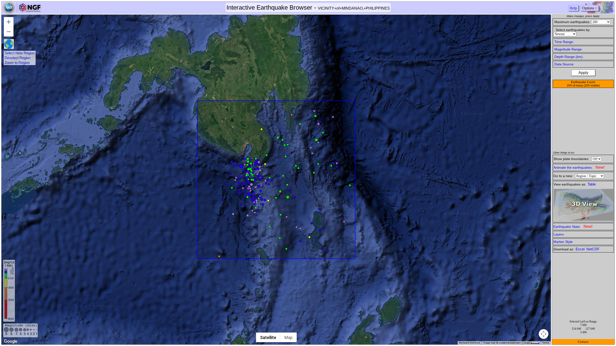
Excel (580, 249)
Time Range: (564, 42)
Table (592, 184)
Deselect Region (18, 58)
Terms (545, 342)
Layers (558, 234)
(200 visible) (592, 85)
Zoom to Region (17, 63)
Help (573, 8)
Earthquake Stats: (572, 226)
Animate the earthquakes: (578, 167)
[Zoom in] (8, 22)
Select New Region (20, 53)
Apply (583, 73)
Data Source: (564, 64)
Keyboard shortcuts (469, 342)
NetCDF (592, 249)
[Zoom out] (8, 32)
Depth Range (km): (569, 57)
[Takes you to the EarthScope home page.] (21, 12)
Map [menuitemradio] (288, 337)
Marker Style (563, 242)
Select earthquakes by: (573, 30)
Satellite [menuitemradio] (268, 337)
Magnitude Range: (568, 49)
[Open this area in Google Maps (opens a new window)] (11, 341)
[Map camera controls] (543, 334)
